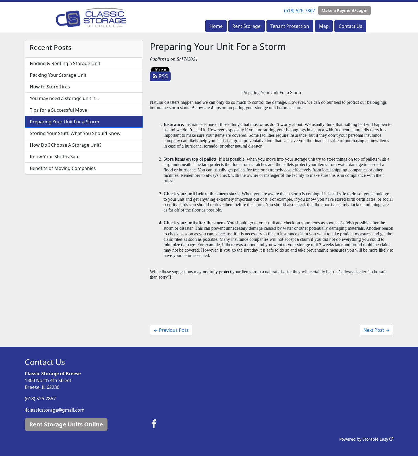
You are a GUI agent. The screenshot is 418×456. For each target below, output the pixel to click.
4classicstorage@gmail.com (54, 410)
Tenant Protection (289, 26)
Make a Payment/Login (344, 10)
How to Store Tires (50, 87)
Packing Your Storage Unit (58, 75)
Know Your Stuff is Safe (55, 157)
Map (324, 26)
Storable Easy (376, 439)
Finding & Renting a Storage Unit (65, 63)
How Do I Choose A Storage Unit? (66, 145)
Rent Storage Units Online (66, 424)
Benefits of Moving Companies (63, 168)
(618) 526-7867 (299, 10)
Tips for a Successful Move (58, 110)
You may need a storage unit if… (64, 98)
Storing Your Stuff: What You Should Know (75, 133)
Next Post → (376, 330)
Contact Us (350, 26)
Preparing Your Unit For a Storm (64, 122)
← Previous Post (171, 330)
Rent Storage (246, 26)
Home (216, 26)
